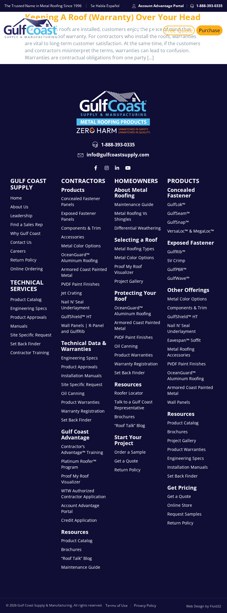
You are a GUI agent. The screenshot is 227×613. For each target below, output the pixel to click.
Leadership (21, 215)
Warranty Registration (83, 411)
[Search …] (154, 30)
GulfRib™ (176, 251)
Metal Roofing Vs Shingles (130, 216)
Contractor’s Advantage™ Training (82, 449)
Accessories (72, 237)
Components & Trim (81, 228)
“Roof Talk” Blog (76, 558)
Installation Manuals (81, 375)
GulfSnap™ (178, 222)
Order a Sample (130, 452)
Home (16, 198)
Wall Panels (178, 402)
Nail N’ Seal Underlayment (75, 304)
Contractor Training (29, 352)
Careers (18, 251)
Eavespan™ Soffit (184, 340)
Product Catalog (26, 299)
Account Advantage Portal (80, 508)
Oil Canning (73, 393)
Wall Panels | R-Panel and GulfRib (82, 328)
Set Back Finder (25, 343)
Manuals (18, 326)
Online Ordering (26, 269)
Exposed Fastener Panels (78, 216)
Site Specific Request (30, 335)
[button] (140, 30)
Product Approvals (28, 317)
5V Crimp (176, 260)
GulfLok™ (176, 204)
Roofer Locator (128, 393)
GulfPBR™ (177, 269)
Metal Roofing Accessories (180, 352)
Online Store (179, 505)
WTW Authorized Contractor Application (83, 493)
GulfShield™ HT (76, 316)
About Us (19, 207)
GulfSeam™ (178, 213)
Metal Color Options (81, 246)
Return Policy (23, 260)
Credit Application (79, 520)
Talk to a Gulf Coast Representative (133, 405)
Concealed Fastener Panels (80, 201)
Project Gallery (128, 281)
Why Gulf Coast (25, 233)
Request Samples (184, 514)
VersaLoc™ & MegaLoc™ (190, 231)
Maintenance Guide (80, 567)
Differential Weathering (137, 228)
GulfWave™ (178, 278)
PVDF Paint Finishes (80, 284)
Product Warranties (80, 402)
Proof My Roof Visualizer (75, 479)
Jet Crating (71, 293)
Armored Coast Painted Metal (84, 272)
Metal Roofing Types (134, 248)
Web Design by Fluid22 (203, 606)
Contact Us (21, 242)
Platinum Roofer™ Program (78, 464)
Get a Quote (126, 461)
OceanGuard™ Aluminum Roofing (79, 257)
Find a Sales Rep (26, 224)
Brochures (71, 549)
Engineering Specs (28, 308)
